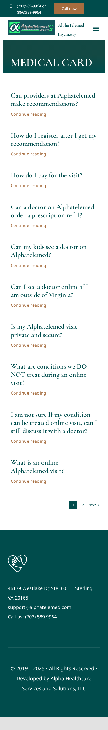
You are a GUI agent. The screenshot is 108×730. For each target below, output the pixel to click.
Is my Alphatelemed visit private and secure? (44, 330)
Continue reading (28, 114)
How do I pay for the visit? (46, 175)
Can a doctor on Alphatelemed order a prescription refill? (52, 211)
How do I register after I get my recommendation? (53, 139)
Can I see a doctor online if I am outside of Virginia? (49, 291)
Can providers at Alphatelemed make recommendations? (53, 99)
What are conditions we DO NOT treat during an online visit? (49, 374)
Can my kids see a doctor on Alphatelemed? (49, 251)
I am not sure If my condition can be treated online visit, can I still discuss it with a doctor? (54, 422)
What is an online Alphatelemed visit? (37, 466)
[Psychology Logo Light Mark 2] (17, 555)
